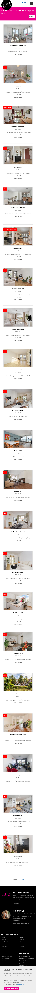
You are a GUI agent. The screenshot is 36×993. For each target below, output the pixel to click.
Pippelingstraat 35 (18, 491)
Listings (3, 939)
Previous (14, 879)
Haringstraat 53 (18, 370)
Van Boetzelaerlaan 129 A (18, 126)
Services (3, 944)
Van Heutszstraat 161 (18, 410)
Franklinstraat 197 (18, 856)
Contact (21, 946)
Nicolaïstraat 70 (18, 248)
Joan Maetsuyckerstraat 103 (18, 734)
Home (3, 937)
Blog (20, 942)
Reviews (21, 944)
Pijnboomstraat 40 (18, 653)
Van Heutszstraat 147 (18, 572)
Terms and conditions (7, 956)
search (31, 16)
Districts (21, 939)
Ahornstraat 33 (18, 167)
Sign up (21, 937)
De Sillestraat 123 (18, 613)
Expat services (5, 942)
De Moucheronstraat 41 (18, 532)
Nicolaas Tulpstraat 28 (18, 288)
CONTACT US (18, 911)
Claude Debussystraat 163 (18, 207)
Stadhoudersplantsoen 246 (18, 45)
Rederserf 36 (18, 451)
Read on (17, 904)
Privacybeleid (5, 958)
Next (23, 879)
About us (4, 946)
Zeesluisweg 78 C (18, 775)
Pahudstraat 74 (18, 86)
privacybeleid (20, 984)
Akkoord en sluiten (11, 988)
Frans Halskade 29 (18, 694)
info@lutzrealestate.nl (23, 923)
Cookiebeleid (5, 961)
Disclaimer (4, 963)
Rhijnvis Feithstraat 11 (18, 329)
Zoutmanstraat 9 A (18, 815)
